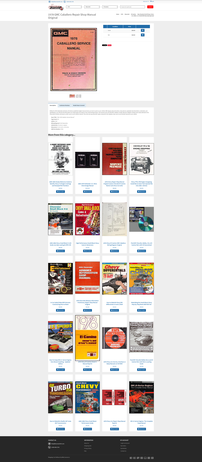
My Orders (123, 446)
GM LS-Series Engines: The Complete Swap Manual (141, 422)
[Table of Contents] (78, 96)
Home (117, 14)
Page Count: (54, 119)
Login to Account (125, 443)
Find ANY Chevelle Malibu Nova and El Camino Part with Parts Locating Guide (141, 362)
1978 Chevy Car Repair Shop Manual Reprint (114, 422)
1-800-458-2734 (70, 1)
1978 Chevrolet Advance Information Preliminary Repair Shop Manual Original (87, 302)
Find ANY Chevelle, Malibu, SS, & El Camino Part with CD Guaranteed (141, 244)
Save (110, 45)
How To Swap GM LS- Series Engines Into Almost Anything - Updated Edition (60, 362)
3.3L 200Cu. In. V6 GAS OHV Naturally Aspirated (142, 15)
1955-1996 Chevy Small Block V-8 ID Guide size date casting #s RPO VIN (60, 244)
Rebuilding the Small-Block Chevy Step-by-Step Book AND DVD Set (141, 303)
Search (150, 7)
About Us (86, 443)
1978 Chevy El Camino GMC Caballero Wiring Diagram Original (114, 244)
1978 (122, 14)
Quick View (60, 159)
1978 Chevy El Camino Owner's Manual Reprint (87, 363)
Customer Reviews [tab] (64, 105)
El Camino (133, 14)
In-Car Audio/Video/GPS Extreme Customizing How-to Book (60, 303)
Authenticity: (54, 125)
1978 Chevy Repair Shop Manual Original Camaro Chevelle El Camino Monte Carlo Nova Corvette (114, 184)
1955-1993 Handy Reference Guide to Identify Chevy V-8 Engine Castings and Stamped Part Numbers (60, 184)
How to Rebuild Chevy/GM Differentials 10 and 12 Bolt (114, 303)
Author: (53, 121)
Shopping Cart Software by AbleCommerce (59, 457)
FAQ (85, 451)
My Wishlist (123, 448)
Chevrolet (127, 14)
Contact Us (123, 451)
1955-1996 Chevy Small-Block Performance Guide (87, 422)
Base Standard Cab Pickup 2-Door (146, 14)
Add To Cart (61, 191)
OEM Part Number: (55, 129)
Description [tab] (53, 105)
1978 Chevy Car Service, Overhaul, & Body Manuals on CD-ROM (115, 363)
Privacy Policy (87, 448)
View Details (88, 191)
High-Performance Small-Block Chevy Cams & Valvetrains (87, 244)
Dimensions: (54, 127)
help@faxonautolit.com (57, 1)
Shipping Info (87, 446)
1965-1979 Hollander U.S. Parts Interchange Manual (87, 185)
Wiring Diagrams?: (55, 123)
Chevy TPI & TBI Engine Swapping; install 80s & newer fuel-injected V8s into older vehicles (141, 184)
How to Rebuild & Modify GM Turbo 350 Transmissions (60, 422)
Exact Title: (54, 117)
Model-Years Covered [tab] (78, 105)
